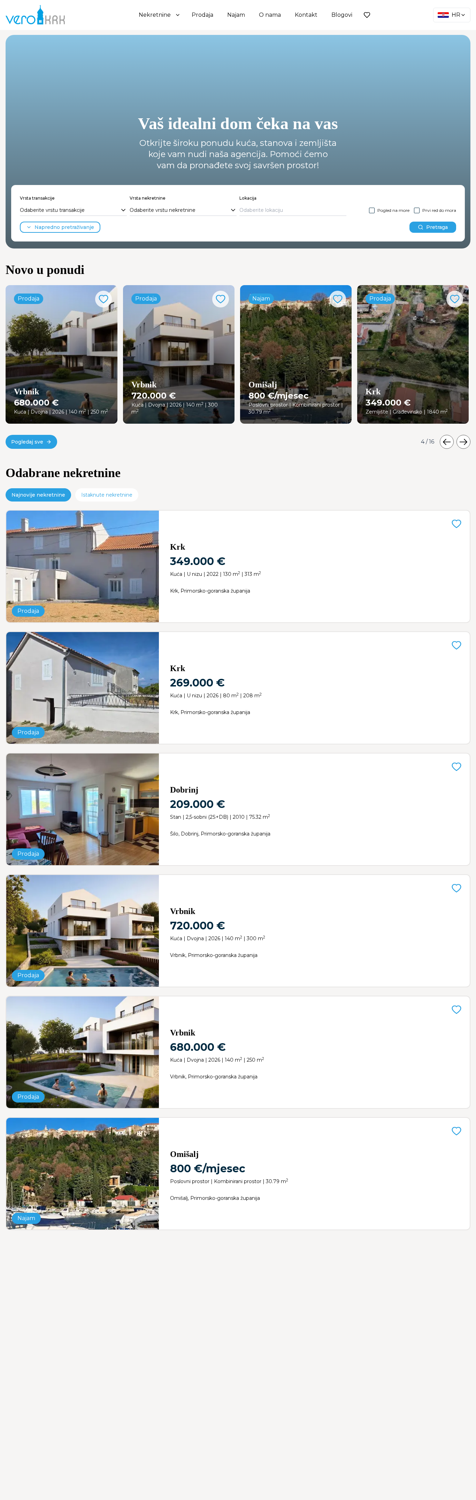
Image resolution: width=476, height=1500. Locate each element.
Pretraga (437, 227)
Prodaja (202, 15)
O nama (270, 15)
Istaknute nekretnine (106, 495)
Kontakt (306, 15)
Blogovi (341, 15)
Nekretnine (155, 15)
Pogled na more (393, 210)
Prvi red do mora (439, 210)
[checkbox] (372, 210)
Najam (236, 15)
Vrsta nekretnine (148, 198)
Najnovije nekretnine (38, 495)
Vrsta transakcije (37, 198)
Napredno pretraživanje (64, 227)
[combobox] (73, 210)
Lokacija (247, 198)
